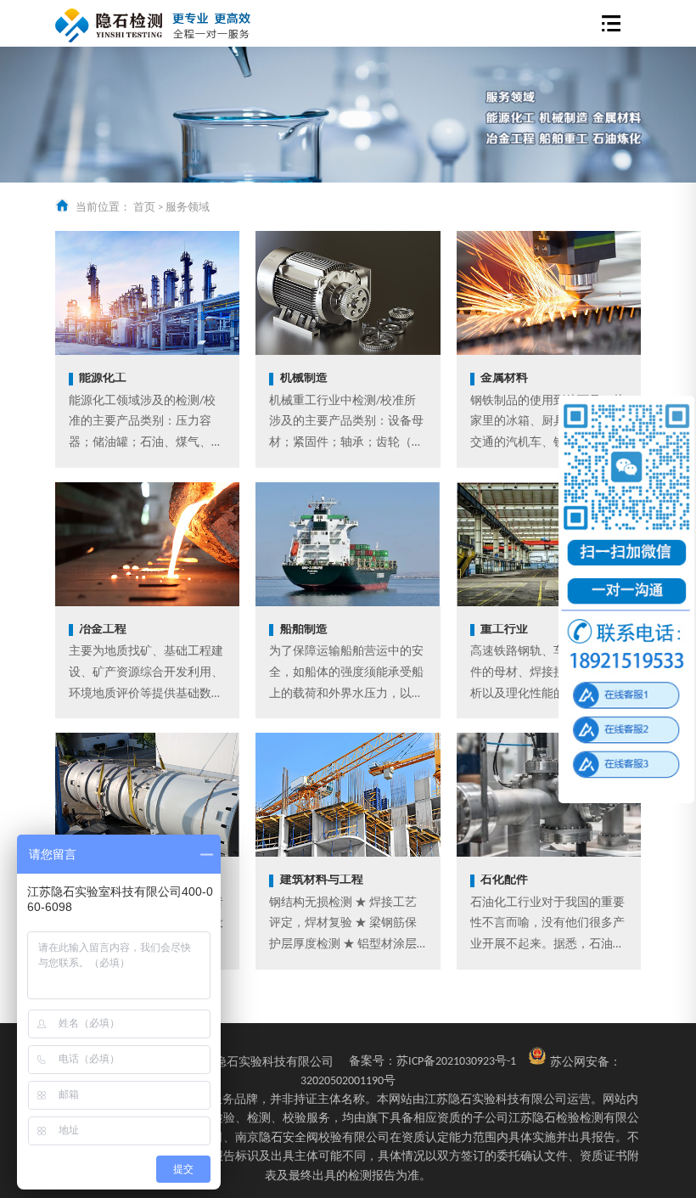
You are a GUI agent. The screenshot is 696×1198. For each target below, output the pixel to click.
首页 (144, 207)
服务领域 (188, 207)
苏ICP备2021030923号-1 (432, 1061)
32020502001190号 (348, 1081)
